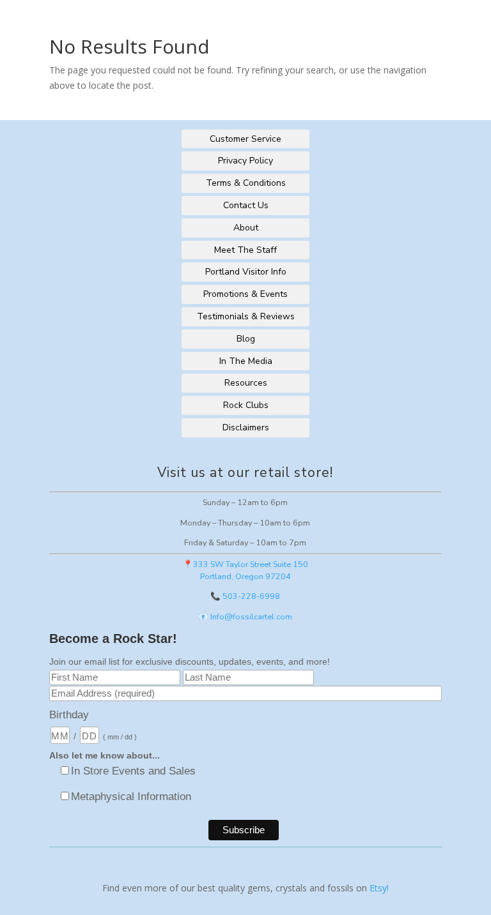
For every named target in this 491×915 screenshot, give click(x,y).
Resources (245, 383)
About (245, 228)
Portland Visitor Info (245, 272)
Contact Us (246, 205)
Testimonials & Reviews (246, 316)
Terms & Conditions (246, 183)
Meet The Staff (245, 250)
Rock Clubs (246, 405)
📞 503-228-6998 (245, 596)
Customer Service (245, 139)
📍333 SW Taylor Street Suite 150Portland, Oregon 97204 (245, 570)
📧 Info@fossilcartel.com (245, 616)
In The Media (245, 361)
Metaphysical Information (131, 796)
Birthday (69, 715)
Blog (246, 339)
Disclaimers (245, 427)
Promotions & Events (245, 294)
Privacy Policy (245, 161)
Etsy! (379, 888)
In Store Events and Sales (133, 771)
